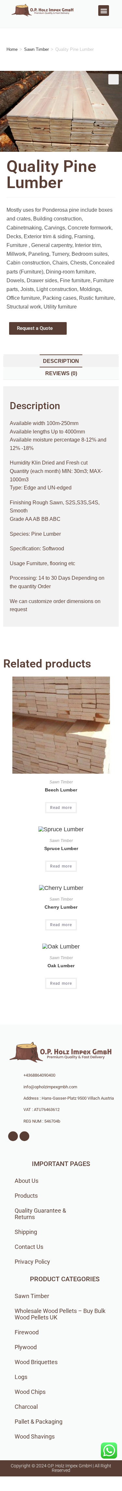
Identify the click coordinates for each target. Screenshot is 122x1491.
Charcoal (26, 1406)
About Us (26, 1180)
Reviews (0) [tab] (61, 373)
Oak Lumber (61, 965)
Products (26, 1195)
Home (12, 49)
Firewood (27, 1332)
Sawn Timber (36, 49)
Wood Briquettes (36, 1362)
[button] (103, 10)
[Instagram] (24, 1136)
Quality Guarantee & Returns (40, 1213)
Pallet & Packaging (38, 1421)
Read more (61, 807)
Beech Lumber (61, 789)
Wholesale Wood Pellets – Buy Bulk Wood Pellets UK (60, 1314)
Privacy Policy (32, 1261)
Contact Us (29, 1246)
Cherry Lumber (61, 907)
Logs (21, 1376)
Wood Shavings (35, 1436)
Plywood (26, 1347)
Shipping (26, 1231)
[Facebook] (13, 1136)
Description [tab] (61, 361)
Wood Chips (30, 1391)
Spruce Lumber (61, 848)
